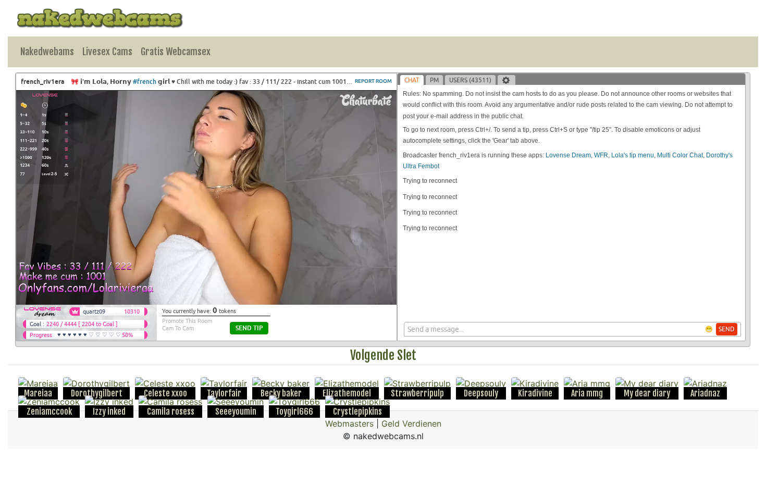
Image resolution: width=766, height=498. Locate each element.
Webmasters (349, 423)
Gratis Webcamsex (176, 51)
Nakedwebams (47, 51)
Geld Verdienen (411, 423)
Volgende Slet (383, 355)
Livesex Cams (107, 51)
